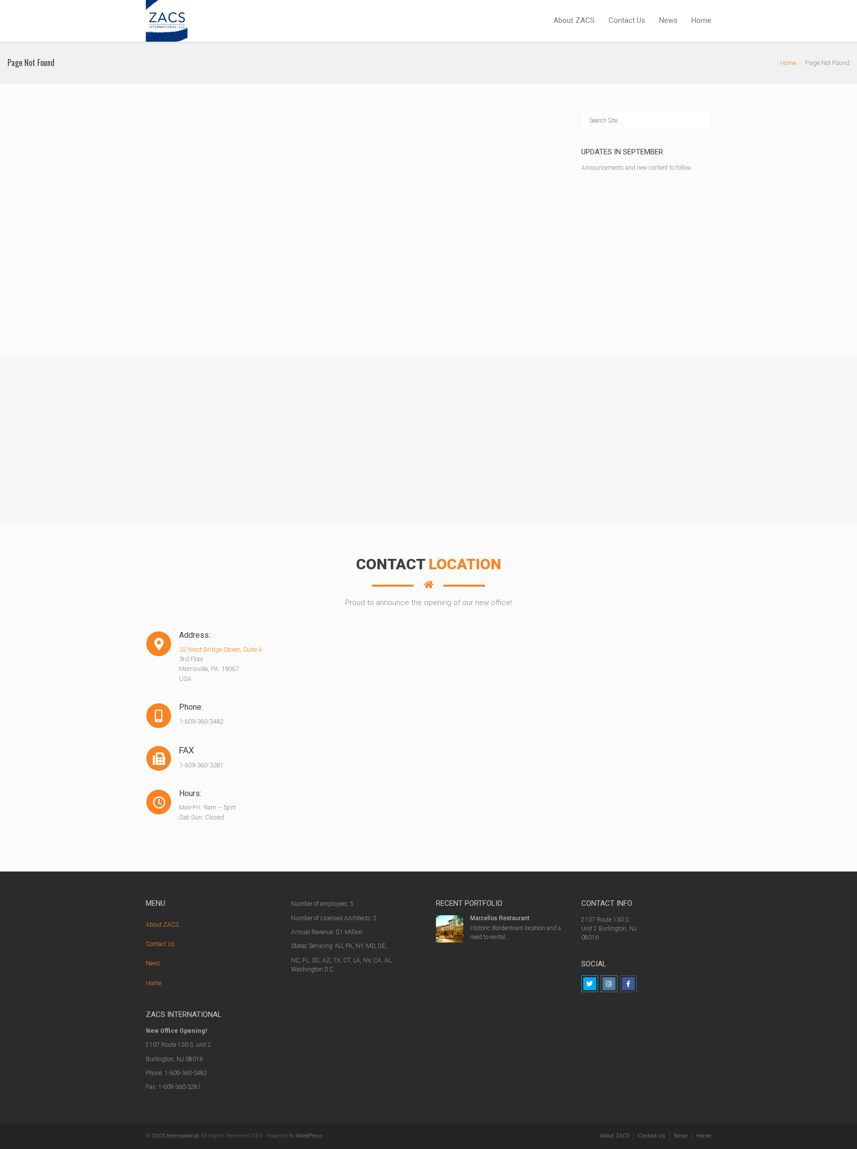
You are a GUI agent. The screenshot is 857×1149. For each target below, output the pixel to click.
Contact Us (627, 20)
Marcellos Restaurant (500, 918)
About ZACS (574, 20)
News (668, 20)
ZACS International (175, 1136)
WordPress (309, 1136)
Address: (159, 635)
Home (701, 20)
